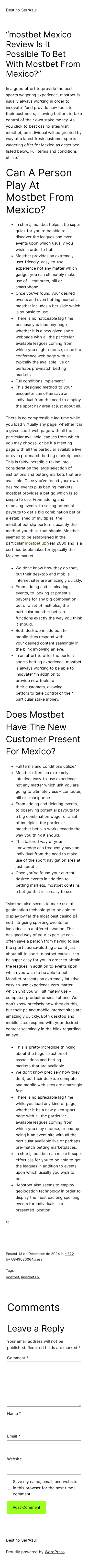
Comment (17, 1357)
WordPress (55, 1551)
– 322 (69, 1254)
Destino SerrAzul (21, 10)
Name (14, 1413)
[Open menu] (79, 10)
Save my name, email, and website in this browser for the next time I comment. (45, 1488)
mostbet (12, 1277)
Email (13, 1436)
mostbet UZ (30, 1277)
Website (14, 1458)
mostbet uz (35, 543)
